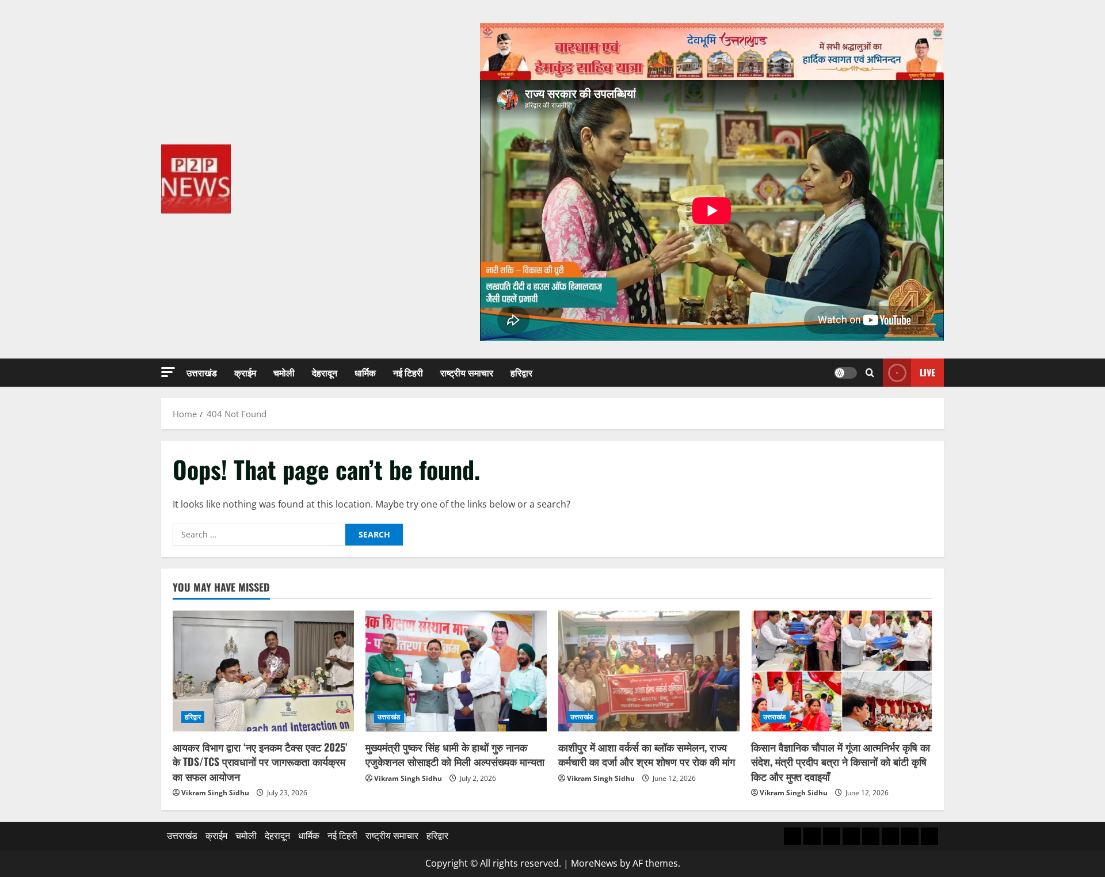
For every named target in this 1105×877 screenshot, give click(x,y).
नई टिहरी (408, 372)
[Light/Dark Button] (845, 372)
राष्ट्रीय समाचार (466, 372)
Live (927, 372)
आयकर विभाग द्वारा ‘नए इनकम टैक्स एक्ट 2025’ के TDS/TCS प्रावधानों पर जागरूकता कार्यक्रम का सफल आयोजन (260, 761)
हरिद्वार (521, 372)
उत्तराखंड (201, 372)
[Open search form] (870, 372)
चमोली (284, 372)
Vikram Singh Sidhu (215, 793)
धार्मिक (365, 372)
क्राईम (245, 372)
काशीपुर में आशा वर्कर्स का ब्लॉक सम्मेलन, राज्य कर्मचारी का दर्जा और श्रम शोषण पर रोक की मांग (646, 754)
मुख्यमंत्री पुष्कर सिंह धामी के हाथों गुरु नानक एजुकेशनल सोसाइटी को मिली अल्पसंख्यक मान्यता (454, 754)
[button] (168, 372)
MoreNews (594, 863)
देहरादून (324, 372)
